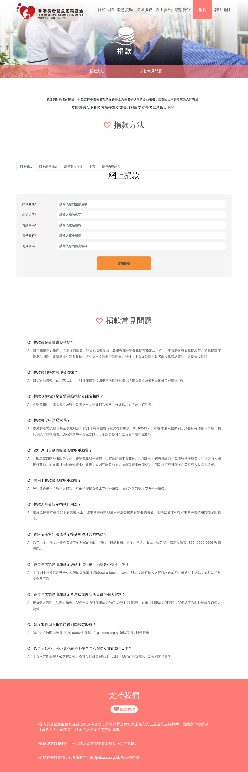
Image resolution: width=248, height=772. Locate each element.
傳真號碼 (28, 246)
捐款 (202, 9)
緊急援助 (125, 9)
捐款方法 (97, 71)
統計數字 (183, 9)
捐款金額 (29, 204)
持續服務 (144, 9)
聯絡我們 (222, 9)
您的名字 (29, 214)
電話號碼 (29, 225)
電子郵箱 (29, 235)
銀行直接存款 (73, 167)
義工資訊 (164, 9)
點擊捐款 (127, 709)
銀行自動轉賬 (111, 167)
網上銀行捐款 (48, 167)
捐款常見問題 (151, 71)
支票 (92, 167)
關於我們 (105, 9)
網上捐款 (26, 167)
